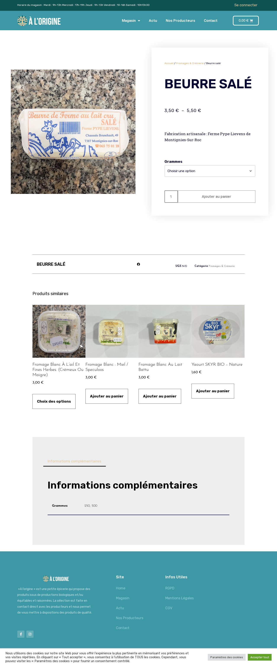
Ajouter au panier (216, 196)
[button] (138, 264)
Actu (153, 20)
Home (120, 588)
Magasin (129, 20)
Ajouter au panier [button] (107, 396)
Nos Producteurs (180, 20)
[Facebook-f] (20, 634)
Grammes (173, 161)
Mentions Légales (179, 598)
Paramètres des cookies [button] (226, 657)
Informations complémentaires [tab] (74, 461)
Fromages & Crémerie (190, 63)
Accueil (169, 63)
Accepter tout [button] (259, 657)
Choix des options (54, 401)
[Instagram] (30, 634)
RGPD (169, 588)
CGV (168, 608)
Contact (210, 20)
